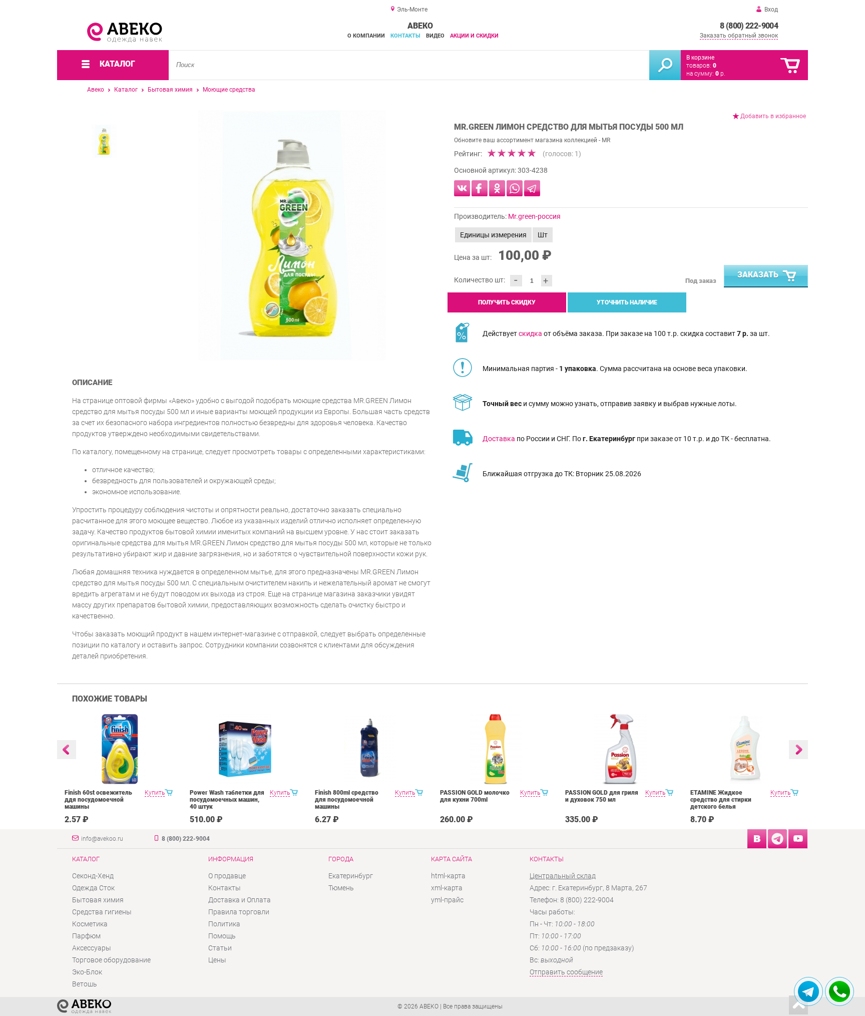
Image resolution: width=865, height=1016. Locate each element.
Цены (217, 960)
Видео (435, 36)
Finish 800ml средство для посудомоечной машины (346, 799)
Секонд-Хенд (93, 876)
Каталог (126, 89)
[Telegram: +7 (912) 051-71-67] (808, 991)
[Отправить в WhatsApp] (515, 188)
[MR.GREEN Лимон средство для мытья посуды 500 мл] (292, 235)
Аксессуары (91, 948)
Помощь (222, 936)
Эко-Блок (87, 972)
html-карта (448, 876)
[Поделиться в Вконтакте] (462, 188)
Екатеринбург (350, 876)
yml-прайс (447, 900)
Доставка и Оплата (239, 900)
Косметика (90, 924)
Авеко (95, 89)
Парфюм (86, 936)
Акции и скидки (474, 36)
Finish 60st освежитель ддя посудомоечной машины (98, 799)
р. (720, 73)
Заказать (757, 274)
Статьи (220, 948)
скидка (530, 333)
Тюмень (341, 888)
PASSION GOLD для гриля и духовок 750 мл (601, 796)
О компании (366, 36)
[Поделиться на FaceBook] (480, 188)
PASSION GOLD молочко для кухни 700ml (475, 796)
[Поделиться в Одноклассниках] (497, 188)
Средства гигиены (102, 912)
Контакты (405, 36)
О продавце (227, 876)
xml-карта (447, 888)
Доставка (499, 439)
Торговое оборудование (111, 960)
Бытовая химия (170, 89)
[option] (292, 235)
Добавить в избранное (773, 116)
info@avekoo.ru (102, 838)
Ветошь (84, 984)
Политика (224, 924)
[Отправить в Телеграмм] (532, 188)
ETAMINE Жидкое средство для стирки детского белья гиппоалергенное (720, 803)
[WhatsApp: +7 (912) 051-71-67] (839, 991)
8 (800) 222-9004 (749, 26)
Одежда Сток (93, 888)
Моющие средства (229, 89)
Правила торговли (238, 912)
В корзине (700, 57)
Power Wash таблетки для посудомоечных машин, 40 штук (227, 799)
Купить (155, 792)
